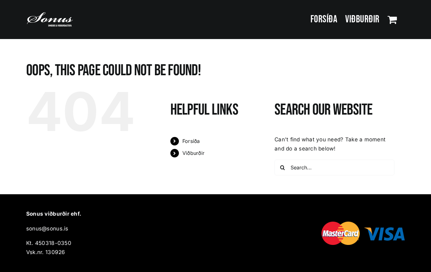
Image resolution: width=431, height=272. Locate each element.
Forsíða (191, 141)
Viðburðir (193, 153)
